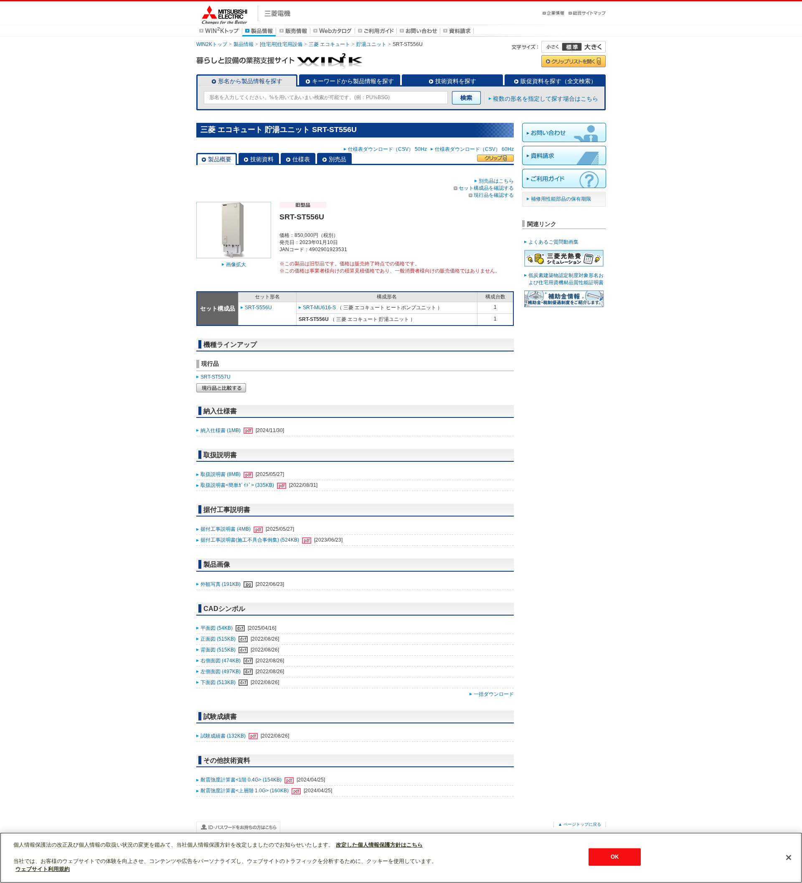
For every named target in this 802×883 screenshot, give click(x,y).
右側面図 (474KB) (221, 661)
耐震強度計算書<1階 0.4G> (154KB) (241, 780)
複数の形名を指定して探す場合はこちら (545, 98)
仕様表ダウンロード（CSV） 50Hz (388, 149)
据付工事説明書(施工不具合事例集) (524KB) (250, 540)
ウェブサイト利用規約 (42, 869)
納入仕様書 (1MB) (221, 430)
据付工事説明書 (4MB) (226, 529)
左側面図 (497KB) (221, 671)
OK (615, 857)
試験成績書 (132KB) (223, 736)
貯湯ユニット (371, 44)
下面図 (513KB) (218, 682)
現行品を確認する (494, 195)
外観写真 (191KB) (221, 584)
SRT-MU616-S (319, 307)
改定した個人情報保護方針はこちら (379, 845)
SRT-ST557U (215, 377)
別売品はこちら (496, 181)
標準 (572, 47)
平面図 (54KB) (217, 628)
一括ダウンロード (494, 694)
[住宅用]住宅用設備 (281, 44)
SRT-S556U (258, 307)
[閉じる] (788, 857)
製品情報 (243, 44)
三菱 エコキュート (329, 44)
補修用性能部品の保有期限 (561, 199)
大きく (589, 47)
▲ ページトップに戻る (579, 824)
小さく (556, 47)
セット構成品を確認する (486, 188)
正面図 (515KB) (218, 639)
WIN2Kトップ (211, 44)
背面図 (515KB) (218, 650)
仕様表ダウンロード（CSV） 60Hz (474, 149)
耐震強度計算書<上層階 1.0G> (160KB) (245, 791)
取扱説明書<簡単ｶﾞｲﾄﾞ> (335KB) (237, 485)
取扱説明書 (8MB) (221, 474)
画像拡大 (236, 264)
